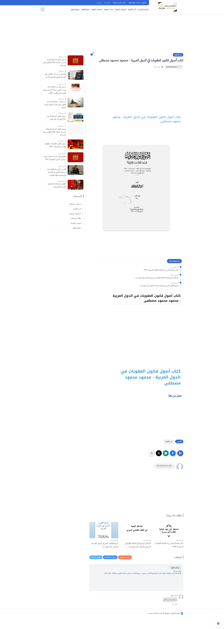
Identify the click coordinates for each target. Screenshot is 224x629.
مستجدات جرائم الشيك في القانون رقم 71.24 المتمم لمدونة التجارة (55, 104)
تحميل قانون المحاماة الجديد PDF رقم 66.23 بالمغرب (56, 118)
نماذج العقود (85, 9)
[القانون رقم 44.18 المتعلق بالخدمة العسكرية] (75, 185)
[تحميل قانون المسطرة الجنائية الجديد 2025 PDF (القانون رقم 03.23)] (75, 130)
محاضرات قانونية (96, 9)
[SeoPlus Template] (181, 613)
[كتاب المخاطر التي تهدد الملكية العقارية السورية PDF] (168, 530)
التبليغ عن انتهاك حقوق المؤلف (137, 2)
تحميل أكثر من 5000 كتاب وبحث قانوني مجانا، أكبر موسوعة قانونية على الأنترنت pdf (55, 90)
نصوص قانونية (76, 223)
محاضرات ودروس (75, 213)
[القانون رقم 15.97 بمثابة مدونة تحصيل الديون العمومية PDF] (75, 157)
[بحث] (42, 9)
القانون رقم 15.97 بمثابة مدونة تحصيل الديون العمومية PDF (55, 158)
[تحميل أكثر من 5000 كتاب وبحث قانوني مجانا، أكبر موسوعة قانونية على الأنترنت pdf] (75, 88)
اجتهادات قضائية (120, 9)
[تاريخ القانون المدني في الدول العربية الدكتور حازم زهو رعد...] (103, 530)
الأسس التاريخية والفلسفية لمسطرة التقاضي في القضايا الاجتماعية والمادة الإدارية (56, 172)
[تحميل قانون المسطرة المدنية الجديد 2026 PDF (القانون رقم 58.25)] (75, 60)
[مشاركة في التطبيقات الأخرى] (152, 453)
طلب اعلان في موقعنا (119, 2)
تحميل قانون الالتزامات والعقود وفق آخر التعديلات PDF (55, 145)
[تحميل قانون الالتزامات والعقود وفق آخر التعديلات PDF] (75, 144)
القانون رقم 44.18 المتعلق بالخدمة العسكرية (57, 185)
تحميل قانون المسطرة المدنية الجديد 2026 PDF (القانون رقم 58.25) (54, 62)
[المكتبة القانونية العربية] (167, 6)
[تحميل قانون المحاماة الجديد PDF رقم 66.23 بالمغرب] (75, 117)
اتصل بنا (107, 2)
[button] (173, 453)
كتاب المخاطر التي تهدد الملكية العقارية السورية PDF (161, 270)
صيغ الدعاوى (75, 9)
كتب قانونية (132, 9)
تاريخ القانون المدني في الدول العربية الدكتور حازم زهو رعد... (158, 285)
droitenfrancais (171, 67)
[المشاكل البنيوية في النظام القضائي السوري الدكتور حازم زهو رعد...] (136, 530)
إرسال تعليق (175, 567)
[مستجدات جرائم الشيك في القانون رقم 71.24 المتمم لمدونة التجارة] (75, 102)
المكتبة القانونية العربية (155, 613)
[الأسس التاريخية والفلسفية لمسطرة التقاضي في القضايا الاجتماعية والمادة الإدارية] (75, 170)
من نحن (99, 2)
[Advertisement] (112, 35)
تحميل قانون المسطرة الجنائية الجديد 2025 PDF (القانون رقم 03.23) (54, 132)
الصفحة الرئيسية (142, 9)
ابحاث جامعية (108, 9)
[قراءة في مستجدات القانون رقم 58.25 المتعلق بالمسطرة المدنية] (75, 75)
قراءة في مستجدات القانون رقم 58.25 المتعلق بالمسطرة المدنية (55, 76)
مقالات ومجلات (76, 218)
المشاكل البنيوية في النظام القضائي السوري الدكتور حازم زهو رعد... (156, 277)
